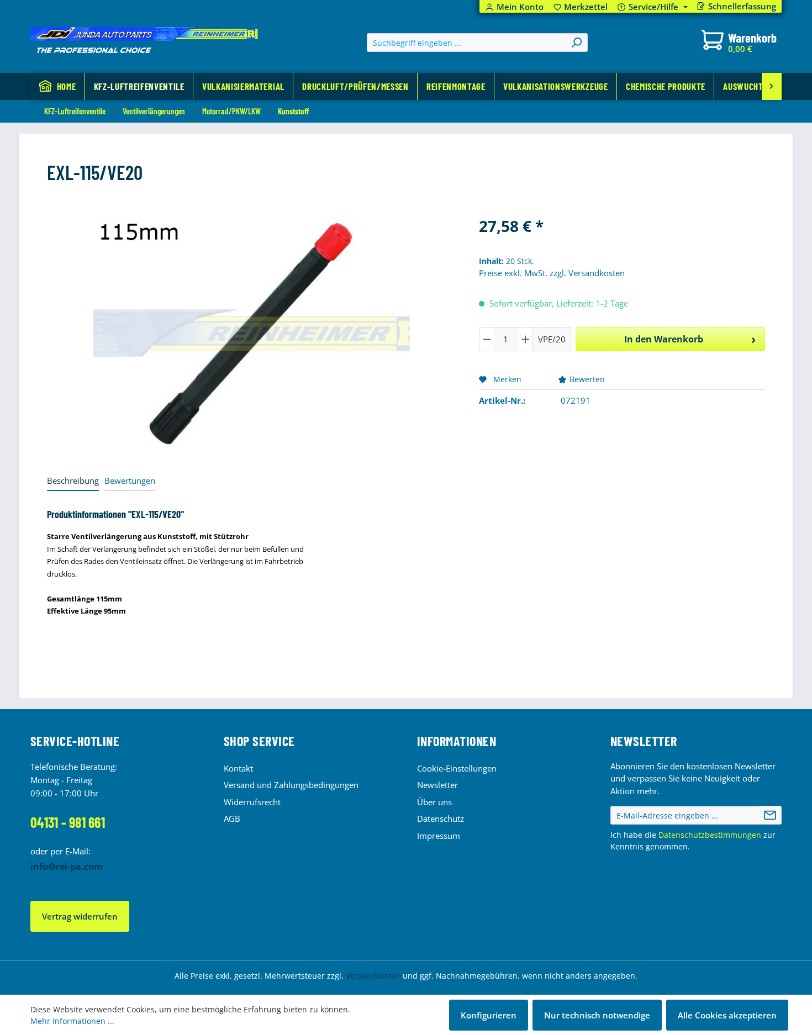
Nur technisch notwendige (597, 1015)
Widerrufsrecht (252, 801)
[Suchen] (576, 42)
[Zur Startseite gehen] (144, 40)
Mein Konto (520, 7)
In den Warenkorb (663, 339)
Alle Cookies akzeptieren (727, 1015)
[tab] (73, 481)
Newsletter (437, 784)
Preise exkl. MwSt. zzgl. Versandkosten (552, 272)
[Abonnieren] (770, 815)
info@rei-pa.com (66, 866)
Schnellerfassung (742, 6)
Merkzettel (581, 7)
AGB (232, 818)
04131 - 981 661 (67, 822)
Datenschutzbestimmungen (709, 835)
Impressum (438, 835)
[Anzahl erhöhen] (526, 339)
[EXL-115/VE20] (251, 333)
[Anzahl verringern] (486, 339)
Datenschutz (440, 818)
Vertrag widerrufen (80, 916)
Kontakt (238, 768)
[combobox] (466, 42)
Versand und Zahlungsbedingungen (291, 784)
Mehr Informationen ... (72, 1021)
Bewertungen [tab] (129, 480)
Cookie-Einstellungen (457, 768)
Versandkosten (373, 975)
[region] (252, 333)
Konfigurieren (488, 1015)
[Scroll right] (772, 86)
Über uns (434, 801)
